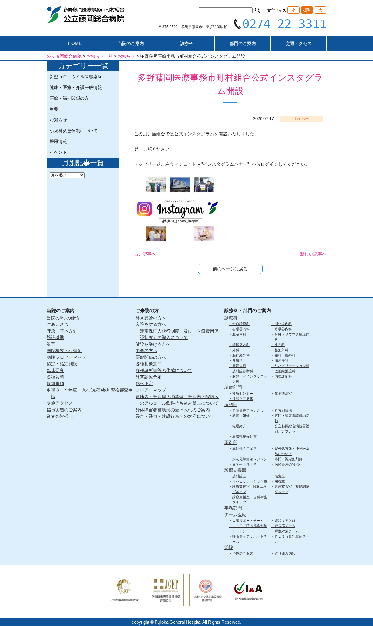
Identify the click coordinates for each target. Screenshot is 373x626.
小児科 (280, 345)
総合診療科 (241, 324)
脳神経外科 (241, 355)
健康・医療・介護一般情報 (76, 87)
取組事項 (55, 383)
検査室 (280, 476)
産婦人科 (239, 366)
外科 (235, 350)
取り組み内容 (285, 554)
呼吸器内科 (283, 329)
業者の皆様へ (60, 416)
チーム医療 (235, 514)
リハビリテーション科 (292, 366)
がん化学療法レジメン (249, 459)
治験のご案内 (242, 554)
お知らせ (58, 119)
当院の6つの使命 (63, 317)
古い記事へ (145, 253)
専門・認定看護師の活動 (292, 418)
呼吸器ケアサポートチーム (249, 539)
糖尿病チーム (285, 526)
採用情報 (58, 141)
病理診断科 (283, 376)
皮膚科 (237, 361)
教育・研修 (241, 416)
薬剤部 (230, 442)
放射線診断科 (242, 371)
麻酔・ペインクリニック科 (249, 379)
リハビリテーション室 (249, 481)
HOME (75, 43)
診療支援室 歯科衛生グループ (249, 499)
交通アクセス (299, 43)
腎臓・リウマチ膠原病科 (292, 337)
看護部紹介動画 (244, 437)
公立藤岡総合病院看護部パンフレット (292, 428)
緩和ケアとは (285, 521)
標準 (307, 10)
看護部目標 (283, 410)
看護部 (230, 404)
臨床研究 (55, 370)
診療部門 (233, 387)
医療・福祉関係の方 (69, 98)
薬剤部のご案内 (244, 449)
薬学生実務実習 (244, 464)
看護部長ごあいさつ (248, 410)
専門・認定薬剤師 (288, 459)
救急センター (242, 393)
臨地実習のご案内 (64, 409)
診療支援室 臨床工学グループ (249, 489)
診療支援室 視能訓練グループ (292, 489)
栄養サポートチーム (248, 521)
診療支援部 (235, 470)
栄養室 (280, 481)
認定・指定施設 (62, 363)
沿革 (51, 344)
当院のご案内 (131, 43)
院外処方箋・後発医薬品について (292, 451)
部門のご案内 (243, 43)
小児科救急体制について (74, 130)
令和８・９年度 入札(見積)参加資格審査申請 (90, 393)
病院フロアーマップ (66, 357)
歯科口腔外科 (285, 355)
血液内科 (239, 334)
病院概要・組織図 (64, 350)
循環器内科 (241, 329)
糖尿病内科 (241, 345)
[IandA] (248, 602)
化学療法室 (283, 393)
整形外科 (281, 350)
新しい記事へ (313, 253)
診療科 (186, 43)
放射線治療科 (285, 371)
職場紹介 (239, 426)
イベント (58, 152)
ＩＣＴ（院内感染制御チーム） (249, 528)
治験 (228, 547)
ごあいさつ (57, 324)
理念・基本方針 (62, 330)
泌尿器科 (281, 361)
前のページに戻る (230, 268)
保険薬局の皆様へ (288, 464)
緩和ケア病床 (242, 399)
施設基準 (55, 337)
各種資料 (55, 376)
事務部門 (233, 508)
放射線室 (239, 476)
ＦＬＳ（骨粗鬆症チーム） (292, 539)
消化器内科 (283, 324)
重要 (54, 108)
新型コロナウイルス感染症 (76, 76)
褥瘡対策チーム (287, 531)
